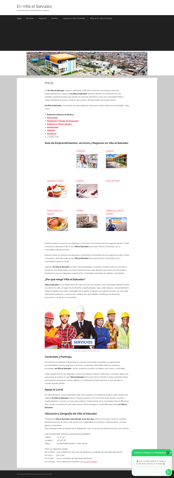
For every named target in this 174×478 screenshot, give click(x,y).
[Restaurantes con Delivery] (57, 229)
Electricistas (52, 118)
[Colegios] (116, 166)
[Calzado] (87, 196)
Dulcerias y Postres (55, 181)
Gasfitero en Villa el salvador (59, 124)
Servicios (30, 18)
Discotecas (52, 134)
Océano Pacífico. (90, 462)
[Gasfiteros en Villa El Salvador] (116, 229)
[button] (168, 452)
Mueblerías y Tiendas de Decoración (63, 121)
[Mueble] (87, 226)
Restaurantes (53, 127)
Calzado (80, 181)
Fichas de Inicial (113, 181)
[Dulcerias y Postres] (57, 196)
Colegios (109, 151)
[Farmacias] (87, 166)
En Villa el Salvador (34, 6)
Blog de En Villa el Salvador (101, 18)
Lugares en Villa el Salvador (74, 18)
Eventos (54, 18)
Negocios (42, 18)
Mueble (80, 210)
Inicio (19, 18)
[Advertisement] (87, 37)
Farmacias (81, 151)
